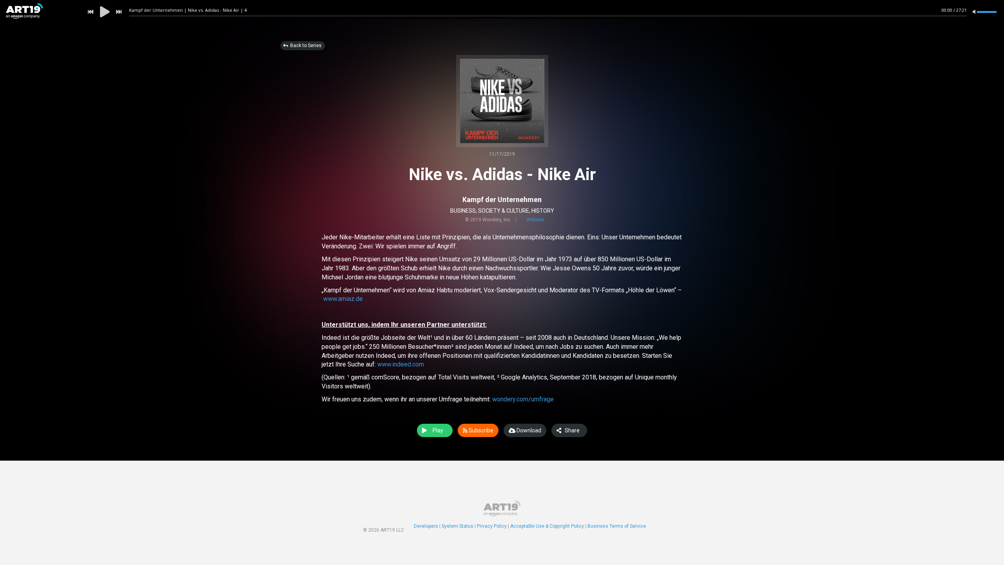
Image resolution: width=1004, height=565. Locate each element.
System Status (457, 526)
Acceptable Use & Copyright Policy (547, 526)
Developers (426, 526)
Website (535, 219)
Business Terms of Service (616, 526)
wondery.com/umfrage (523, 399)
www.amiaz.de (343, 299)
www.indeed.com (400, 364)
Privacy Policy (492, 526)
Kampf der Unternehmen (502, 199)
